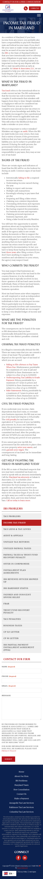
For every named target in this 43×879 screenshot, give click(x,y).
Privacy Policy (9, 751)
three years (11, 252)
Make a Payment (21, 798)
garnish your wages (15, 450)
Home (21, 772)
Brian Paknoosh (22, 868)
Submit (8, 759)
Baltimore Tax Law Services (21, 807)
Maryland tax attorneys (19, 477)
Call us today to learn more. (18, 500)
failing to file (24, 178)
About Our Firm (21, 776)
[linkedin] (24, 857)
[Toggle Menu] (39, 15)
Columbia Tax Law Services (22, 812)
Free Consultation (21, 789)
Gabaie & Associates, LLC (23, 68)
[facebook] (18, 857)
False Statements (13, 390)
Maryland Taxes (21, 785)
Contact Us (21, 794)
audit (25, 131)
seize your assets (25, 447)
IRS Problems (21, 780)
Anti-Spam (32, 872)
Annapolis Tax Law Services (21, 803)
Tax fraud (6, 90)
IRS (6, 53)
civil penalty (11, 419)
